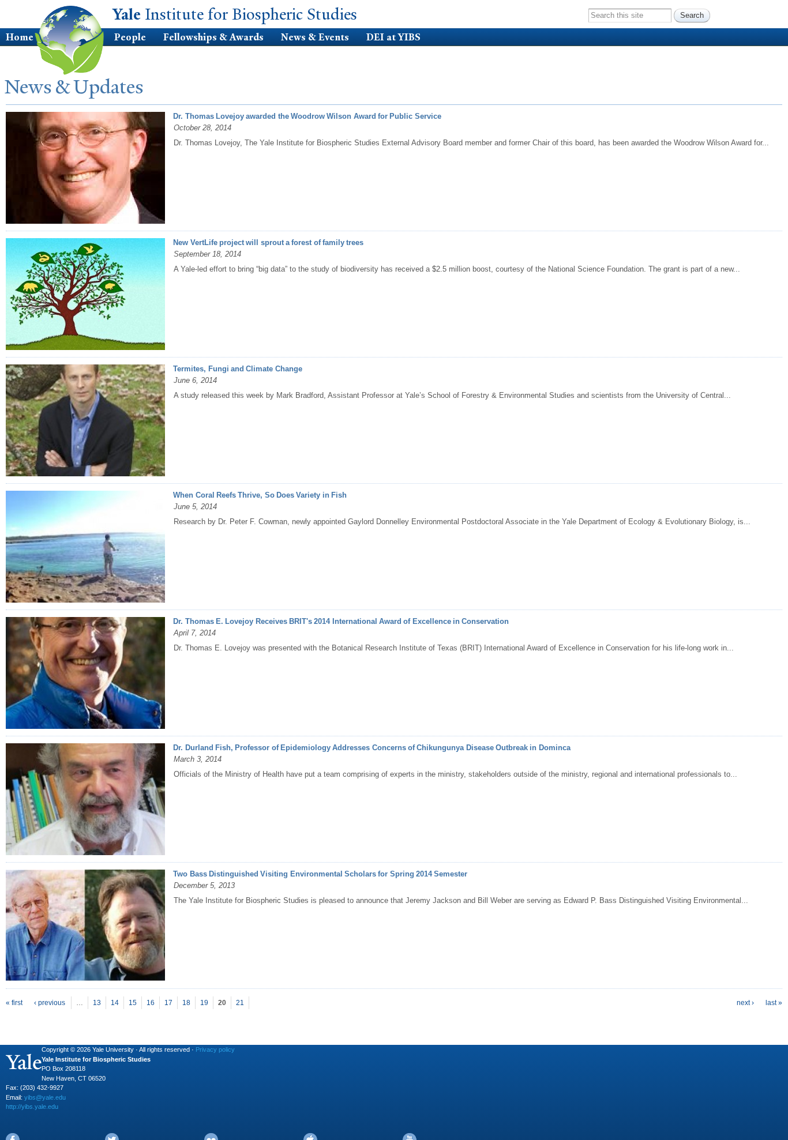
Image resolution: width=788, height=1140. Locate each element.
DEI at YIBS (393, 37)
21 (240, 1003)
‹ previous (49, 1003)
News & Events (315, 37)
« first (14, 1003)
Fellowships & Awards (213, 37)
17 (168, 1003)
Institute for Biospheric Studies (236, 14)
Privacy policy (215, 1049)
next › (745, 1003)
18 (186, 1003)
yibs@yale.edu (45, 1097)
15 (133, 1003)
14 (115, 1003)
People (130, 37)
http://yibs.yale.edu (32, 1106)
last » (774, 1003)
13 (97, 1003)
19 (204, 1003)
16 (151, 1003)
